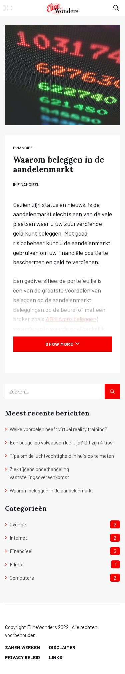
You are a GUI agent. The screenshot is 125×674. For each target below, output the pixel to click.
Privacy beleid (22, 657)
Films (16, 564)
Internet (18, 538)
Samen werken (22, 647)
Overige (18, 524)
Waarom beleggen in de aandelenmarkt (51, 490)
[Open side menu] (8, 8)
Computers (22, 578)
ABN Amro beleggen (71, 319)
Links (55, 657)
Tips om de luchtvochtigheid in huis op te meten (62, 456)
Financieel (24, 147)
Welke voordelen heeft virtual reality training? (58, 429)
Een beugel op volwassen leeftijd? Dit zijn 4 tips (61, 442)
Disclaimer (62, 647)
